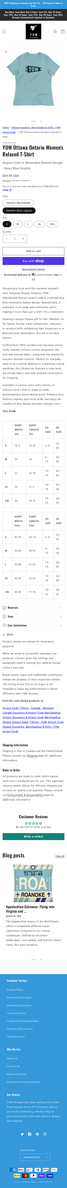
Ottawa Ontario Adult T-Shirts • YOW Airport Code (33, 722)
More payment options (33, 269)
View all (59, 856)
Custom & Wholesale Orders (23, 1021)
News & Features (16, 1074)
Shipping (6, 180)
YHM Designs (26, 1182)
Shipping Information (19, 1005)
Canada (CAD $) (32, 1157)
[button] (4, 31)
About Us (12, 1058)
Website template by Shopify (42, 1182)
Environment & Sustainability (25, 795)
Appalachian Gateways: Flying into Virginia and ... (30, 908)
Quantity (7, 231)
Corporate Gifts (16, 1036)
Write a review (33, 836)
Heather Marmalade (18, 202)
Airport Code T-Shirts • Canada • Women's (28, 708)
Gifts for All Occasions (20, 1028)
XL (39, 224)
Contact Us (13, 1066)
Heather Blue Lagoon (19, 210)
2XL (52, 224)
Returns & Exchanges (19, 997)
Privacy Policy (15, 989)
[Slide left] (26, 121)
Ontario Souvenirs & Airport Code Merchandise (31, 717)
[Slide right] (41, 121)
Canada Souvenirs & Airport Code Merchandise (32, 712)
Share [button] (10, 634)
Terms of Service (16, 1013)
